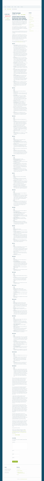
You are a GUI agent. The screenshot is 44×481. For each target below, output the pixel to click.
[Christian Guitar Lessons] (8, 18)
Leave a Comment (23, 14)
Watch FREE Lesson (7, 19)
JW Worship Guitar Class (19, 41)
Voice (30, 29)
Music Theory (31, 19)
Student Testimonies (19, 470)
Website (13, 457)
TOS (17, 474)
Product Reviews (31, 24)
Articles (30, 14)
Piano (30, 22)
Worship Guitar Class (22, 3)
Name (13, 450)
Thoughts (31, 27)
